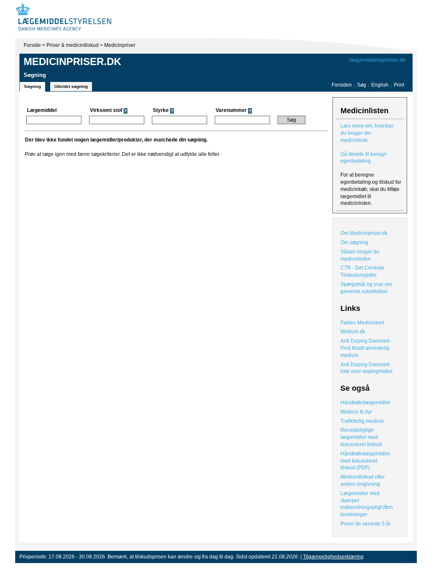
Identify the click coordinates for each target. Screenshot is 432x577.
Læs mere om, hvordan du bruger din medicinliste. (367, 133)
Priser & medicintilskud (72, 45)
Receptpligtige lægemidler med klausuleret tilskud (361, 437)
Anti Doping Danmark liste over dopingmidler (366, 368)
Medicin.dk (352, 332)
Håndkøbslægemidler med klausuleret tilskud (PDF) (365, 461)
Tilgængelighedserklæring (333, 557)
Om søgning (354, 242)
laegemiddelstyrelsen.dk (377, 60)
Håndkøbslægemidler (365, 403)
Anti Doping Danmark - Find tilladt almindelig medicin (366, 348)
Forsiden (342, 85)
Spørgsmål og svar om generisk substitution (366, 287)
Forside (32, 45)
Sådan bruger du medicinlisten (359, 255)
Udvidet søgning (71, 86)
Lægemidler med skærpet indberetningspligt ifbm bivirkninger (366, 503)
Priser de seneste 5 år (365, 524)
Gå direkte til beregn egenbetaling (363, 157)
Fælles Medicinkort (362, 323)
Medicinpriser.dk (72, 61)
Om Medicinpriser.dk (363, 233)
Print (399, 85)
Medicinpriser (119, 45)
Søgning (32, 86)
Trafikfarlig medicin (362, 421)
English (380, 85)
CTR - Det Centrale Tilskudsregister (362, 271)
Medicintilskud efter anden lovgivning (362, 480)
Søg (361, 85)
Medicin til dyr (356, 412)
